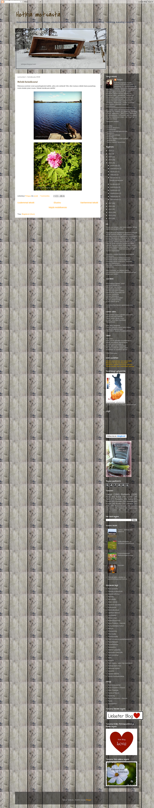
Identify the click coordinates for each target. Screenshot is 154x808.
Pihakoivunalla (113, 636)
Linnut (112, 508)
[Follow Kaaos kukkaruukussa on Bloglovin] (116, 437)
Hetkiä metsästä (38, 15)
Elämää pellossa (113, 594)
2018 (110, 163)
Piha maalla (112, 634)
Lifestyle (129, 504)
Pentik (110, 701)
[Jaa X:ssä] (59, 196)
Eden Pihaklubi (113, 690)
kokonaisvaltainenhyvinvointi (114, 511)
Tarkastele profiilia (112, 121)
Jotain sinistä (112, 602)
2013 (110, 215)
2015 (110, 209)
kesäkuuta (114, 184)
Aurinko (118, 501)
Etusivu (57, 202)
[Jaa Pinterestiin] (63, 196)
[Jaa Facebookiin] (61, 196)
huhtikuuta (114, 190)
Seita (109, 658)
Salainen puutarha (114, 650)
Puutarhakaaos (113, 642)
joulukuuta (114, 165)
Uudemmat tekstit (25, 202)
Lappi (109, 494)
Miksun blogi (112, 618)
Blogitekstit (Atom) (28, 214)
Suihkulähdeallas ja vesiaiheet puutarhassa (126, 542)
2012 (110, 218)
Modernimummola (114, 620)
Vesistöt (129, 501)
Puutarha (119, 499)
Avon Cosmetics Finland (116, 688)
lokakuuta (114, 172)
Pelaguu (120, 80)
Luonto (130, 497)
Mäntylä (110, 628)
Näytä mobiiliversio (58, 207)
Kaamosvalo (132, 508)
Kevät (108, 501)
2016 (110, 206)
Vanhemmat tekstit (89, 202)
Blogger (88, 800)
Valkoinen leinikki (114, 668)
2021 (110, 154)
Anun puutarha (113, 589)
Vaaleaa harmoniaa (114, 666)
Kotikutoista (112, 607)
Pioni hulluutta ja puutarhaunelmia (119, 639)
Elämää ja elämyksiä (115, 591)
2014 (110, 212)
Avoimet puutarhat (114, 685)
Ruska (118, 504)
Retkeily (125, 494)
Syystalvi (121, 565)
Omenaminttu (112, 631)
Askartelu (113, 510)
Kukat (118, 497)
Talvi (108, 499)
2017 (110, 203)
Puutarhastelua (113, 644)
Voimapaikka (112, 704)
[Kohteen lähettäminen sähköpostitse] (54, 196)
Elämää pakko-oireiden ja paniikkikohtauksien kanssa (117, 578)
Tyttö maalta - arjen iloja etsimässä (120, 663)
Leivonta (134, 506)
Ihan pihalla (112, 599)
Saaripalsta (112, 647)
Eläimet (121, 508)
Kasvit (108, 504)
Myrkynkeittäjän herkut (116, 626)
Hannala (110, 597)
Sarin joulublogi (113, 655)
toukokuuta (114, 187)
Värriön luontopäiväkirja (116, 676)
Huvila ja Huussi (113, 693)
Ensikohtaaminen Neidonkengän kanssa (125, 554)
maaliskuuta (114, 193)
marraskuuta (114, 168)
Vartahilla (111, 671)
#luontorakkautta (120, 506)
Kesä (108, 497)
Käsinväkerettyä (113, 610)
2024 (110, 151)
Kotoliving (111, 696)
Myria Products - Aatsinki (116, 623)
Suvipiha (111, 660)
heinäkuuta (114, 178)
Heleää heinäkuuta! (27, 81)
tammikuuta (114, 199)
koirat (132, 510)
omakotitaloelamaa (129, 511)
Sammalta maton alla (115, 652)
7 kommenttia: (45, 196)
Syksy (130, 499)
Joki (107, 506)
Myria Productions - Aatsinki (117, 698)
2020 (110, 157)
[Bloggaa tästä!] (57, 196)
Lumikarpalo (112, 615)
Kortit (124, 510)
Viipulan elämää (113, 674)
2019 (110, 160)
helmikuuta (114, 196)
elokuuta (113, 175)
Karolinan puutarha (114, 605)
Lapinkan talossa (114, 613)
